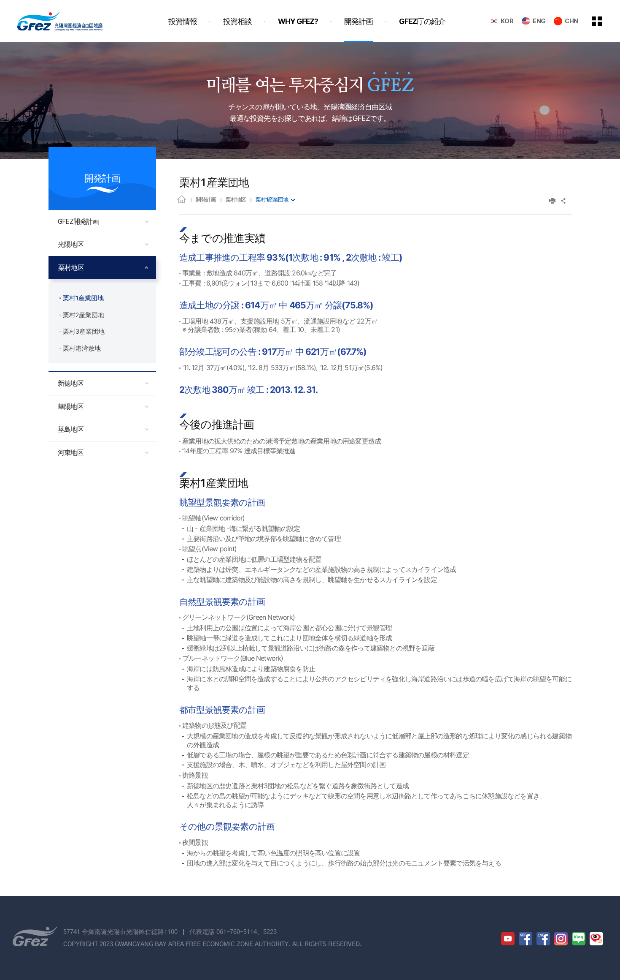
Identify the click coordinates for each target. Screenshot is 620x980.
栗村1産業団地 (272, 199)
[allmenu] (602, 21)
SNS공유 (563, 201)
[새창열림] (508, 938)
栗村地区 (236, 199)
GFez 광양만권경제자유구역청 (60, 21)
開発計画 (206, 199)
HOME (181, 199)
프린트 (552, 201)
